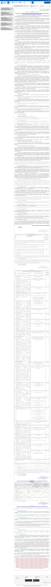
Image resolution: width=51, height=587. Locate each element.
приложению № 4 (25, 214)
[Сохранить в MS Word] (20, 3)
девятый (36, 514)
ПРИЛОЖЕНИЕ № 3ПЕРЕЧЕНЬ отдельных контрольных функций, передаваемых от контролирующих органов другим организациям (6, 24)
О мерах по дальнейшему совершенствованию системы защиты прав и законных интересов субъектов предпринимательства (7, 9)
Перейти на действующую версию (44, 10)
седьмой (32, 514)
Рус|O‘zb (42, 2)
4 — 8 (23, 541)
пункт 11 (23, 515)
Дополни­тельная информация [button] (42, 6)
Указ (18, 518)
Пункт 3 (19, 526)
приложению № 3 (29, 124)
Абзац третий (20, 552)
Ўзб (34, 2)
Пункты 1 (19, 541)
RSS (47, 576)
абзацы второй (43, 514)
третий (48, 514)
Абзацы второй (20, 530)
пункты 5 (19, 515)
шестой (29, 514)
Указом (20, 260)
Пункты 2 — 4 (20, 507)
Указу (40, 230)
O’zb (36, 2)
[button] (7, 9)
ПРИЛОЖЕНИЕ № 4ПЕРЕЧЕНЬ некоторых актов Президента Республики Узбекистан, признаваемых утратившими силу (6, 28)
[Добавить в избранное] (10, 3)
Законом (29, 435)
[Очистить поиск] (12, 6)
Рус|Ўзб (39, 2)
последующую (20, 113)
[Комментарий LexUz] (14, 3)
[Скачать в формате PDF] (22, 3)
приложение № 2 (31, 515)
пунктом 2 (26, 259)
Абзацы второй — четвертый (23, 514)
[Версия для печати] (24, 3)
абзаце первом (39, 60)
